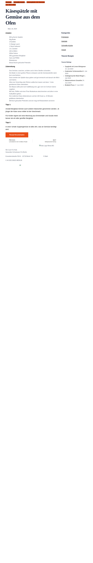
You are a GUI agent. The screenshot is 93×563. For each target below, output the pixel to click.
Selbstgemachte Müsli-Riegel (74, 76)
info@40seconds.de (54, 156)
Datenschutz (28, 160)
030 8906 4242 (38, 156)
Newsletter (45, 160)
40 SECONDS (10, 170)
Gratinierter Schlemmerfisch (74, 71)
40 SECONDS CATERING (14, 174)
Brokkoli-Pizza (69, 85)
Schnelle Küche (19, 2)
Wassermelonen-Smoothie (73, 80)
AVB (51, 160)
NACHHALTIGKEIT (12, 200)
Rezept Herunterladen (16, 135)
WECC (8, 185)
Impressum (36, 160)
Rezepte (9, 2)
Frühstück (65, 37)
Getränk (64, 41)
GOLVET (8, 182)
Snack (63, 50)
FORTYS (9, 178)
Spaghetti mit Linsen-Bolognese (75, 66)
